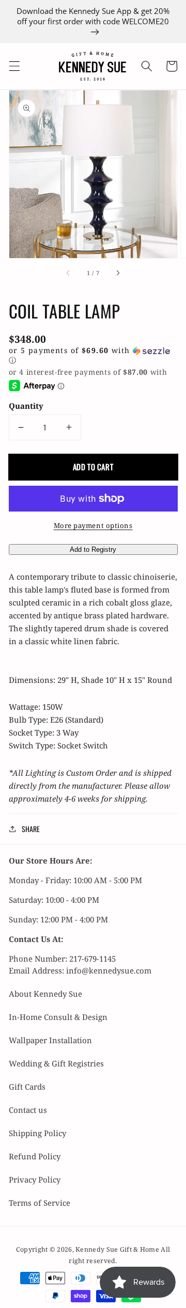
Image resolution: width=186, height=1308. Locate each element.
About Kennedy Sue (45, 993)
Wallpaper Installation (50, 1040)
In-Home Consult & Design (58, 1017)
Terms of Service (39, 1203)
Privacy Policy (34, 1179)
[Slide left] (68, 273)
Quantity (26, 406)
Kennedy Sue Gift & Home (118, 1249)
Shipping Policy (37, 1133)
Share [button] (31, 828)
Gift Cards (27, 1086)
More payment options (93, 525)
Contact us (28, 1110)
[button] (14, 66)
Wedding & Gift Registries (56, 1063)
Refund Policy (34, 1156)
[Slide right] (117, 273)
